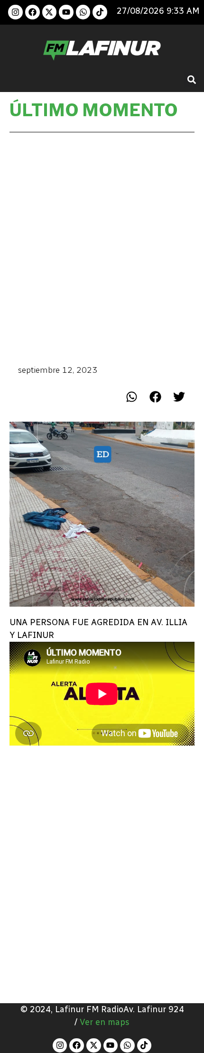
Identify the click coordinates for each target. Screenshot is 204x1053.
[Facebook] (32, 12)
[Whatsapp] (83, 12)
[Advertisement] (102, 248)
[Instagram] (15, 12)
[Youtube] (66, 12)
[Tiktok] (100, 12)
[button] (191, 79)
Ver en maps (105, 1022)
